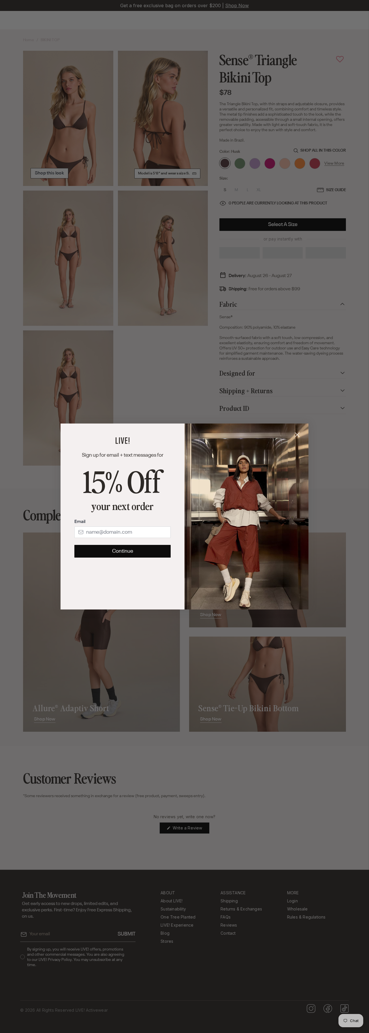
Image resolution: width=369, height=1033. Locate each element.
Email (79, 522)
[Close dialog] (297, 434)
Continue (122, 551)
